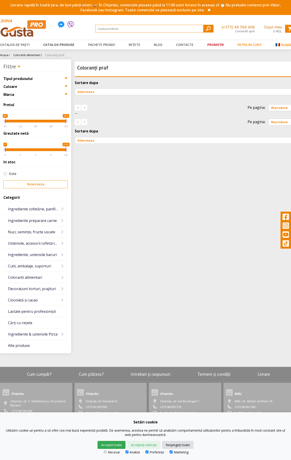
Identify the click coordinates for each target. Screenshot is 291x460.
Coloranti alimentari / (27, 55)
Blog (158, 44)
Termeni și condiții (213, 374)
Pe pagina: (256, 107)
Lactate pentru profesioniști (32, 311)
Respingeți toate (178, 445)
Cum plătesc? (91, 374)
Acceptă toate (111, 445)
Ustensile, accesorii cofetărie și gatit (38, 243)
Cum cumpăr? (39, 374)
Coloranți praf (54, 55)
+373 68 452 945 (245, 407)
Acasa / (5, 55)
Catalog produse (58, 44)
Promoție (215, 44)
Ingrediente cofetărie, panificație (35, 208)
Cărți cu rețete (20, 322)
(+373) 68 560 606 (238, 27)
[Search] (208, 28)
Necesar (114, 452)
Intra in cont (250, 44)
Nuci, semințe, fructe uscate (31, 231)
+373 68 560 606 (21, 411)
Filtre (10, 67)
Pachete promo (101, 44)
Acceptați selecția (144, 445)
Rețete (134, 44)
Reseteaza (35, 184)
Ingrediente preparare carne (32, 220)
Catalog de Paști (15, 44)
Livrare (264, 374)
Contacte (184, 44)
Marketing (181, 452)
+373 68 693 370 (170, 407)
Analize (135, 452)
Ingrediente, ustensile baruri (32, 254)
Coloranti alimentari (25, 277)
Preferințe (157, 452)
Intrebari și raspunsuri (150, 374)
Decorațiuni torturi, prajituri (32, 288)
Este (12, 173)
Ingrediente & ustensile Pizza (33, 334)
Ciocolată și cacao (23, 300)
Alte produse (19, 345)
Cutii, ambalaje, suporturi (29, 266)
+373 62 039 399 (96, 407)
